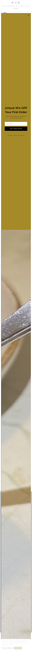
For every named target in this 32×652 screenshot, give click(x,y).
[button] (28, 15)
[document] (16, 326)
